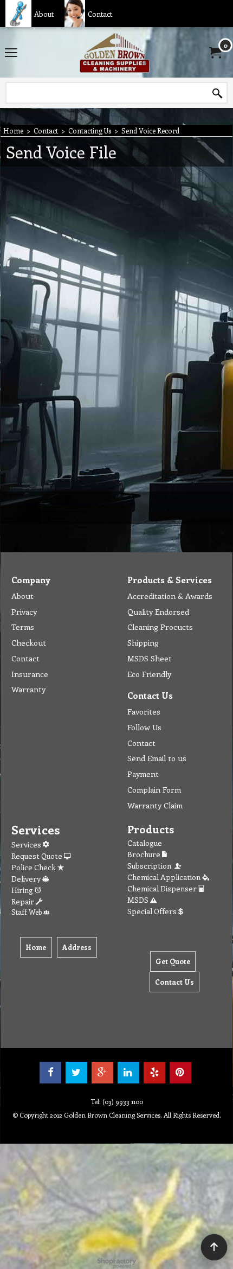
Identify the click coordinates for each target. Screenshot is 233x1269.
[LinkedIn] (128, 1072)
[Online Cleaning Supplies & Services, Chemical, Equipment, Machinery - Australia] (114, 52)
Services (27, 844)
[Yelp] (154, 1072)
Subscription (150, 865)
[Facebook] (50, 1072)
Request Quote (37, 856)
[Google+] (102, 1072)
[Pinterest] (180, 1072)
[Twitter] (76, 1072)
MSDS (138, 900)
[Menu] (11, 53)
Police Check (34, 867)
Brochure (144, 854)
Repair (23, 901)
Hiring (23, 890)
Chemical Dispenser (162, 888)
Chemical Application (164, 877)
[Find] (217, 93)
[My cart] (214, 52)
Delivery (26, 878)
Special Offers (152, 911)
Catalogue (144, 843)
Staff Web (27, 911)
